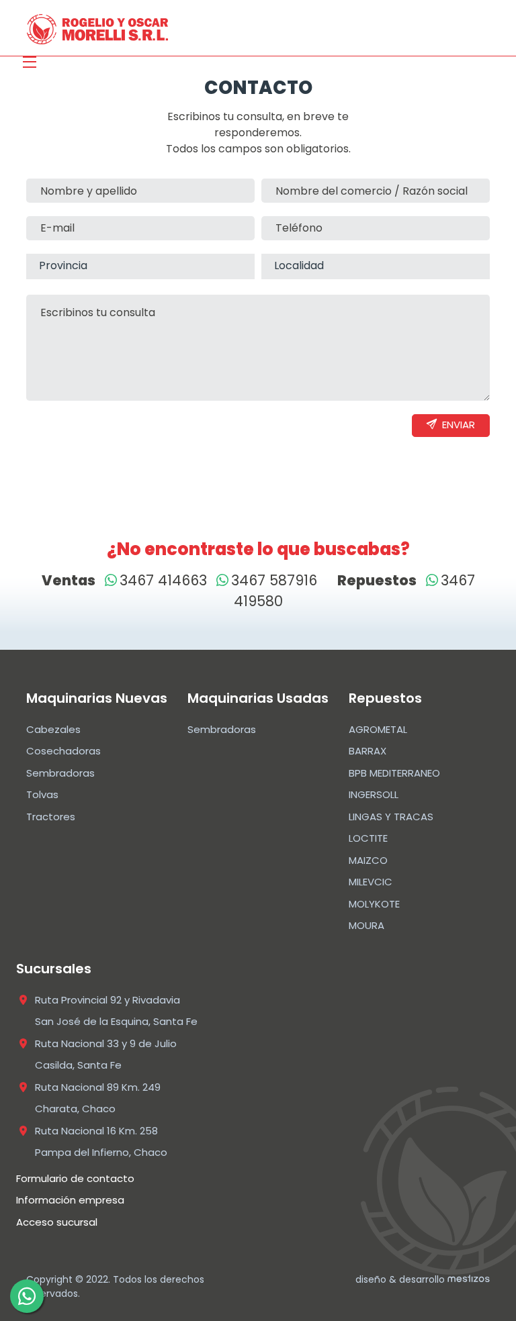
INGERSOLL (373, 794)
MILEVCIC (370, 882)
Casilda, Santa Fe (78, 1065)
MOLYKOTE (374, 904)
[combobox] (140, 266)
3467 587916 (274, 580)
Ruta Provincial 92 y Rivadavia (107, 1000)
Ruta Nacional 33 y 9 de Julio (106, 1043)
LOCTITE (368, 838)
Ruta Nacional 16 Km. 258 (96, 1131)
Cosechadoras (63, 751)
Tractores (50, 817)
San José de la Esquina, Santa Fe (116, 1021)
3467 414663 (163, 580)
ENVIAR (451, 425)
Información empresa (70, 1200)
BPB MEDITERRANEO (394, 773)
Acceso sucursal (56, 1222)
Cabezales (53, 729)
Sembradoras (60, 773)
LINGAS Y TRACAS (391, 817)
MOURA (366, 925)
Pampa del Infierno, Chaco (101, 1152)
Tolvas (42, 794)
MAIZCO (368, 860)
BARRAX (367, 751)
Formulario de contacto (75, 1178)
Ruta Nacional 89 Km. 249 (98, 1087)
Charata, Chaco (75, 1109)
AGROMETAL (378, 729)
